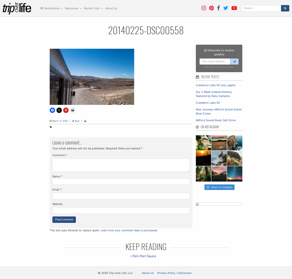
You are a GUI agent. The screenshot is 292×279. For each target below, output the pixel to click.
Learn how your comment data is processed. (129, 230)
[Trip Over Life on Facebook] (218, 8)
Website (57, 204)
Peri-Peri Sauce (144, 256)
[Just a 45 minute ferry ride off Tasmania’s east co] (219, 142)
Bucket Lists (92, 8)
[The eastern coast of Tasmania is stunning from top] (219, 158)
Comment (59, 155)
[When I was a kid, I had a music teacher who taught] (203, 142)
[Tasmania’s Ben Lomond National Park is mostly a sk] (234, 158)
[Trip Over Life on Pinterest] (211, 8)
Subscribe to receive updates (220, 52)
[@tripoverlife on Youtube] (234, 8)
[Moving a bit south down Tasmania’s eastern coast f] (203, 158)
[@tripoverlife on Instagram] (204, 8)
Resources (72, 8)
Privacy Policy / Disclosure (174, 273)
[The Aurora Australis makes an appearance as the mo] (234, 173)
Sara (77, 121)
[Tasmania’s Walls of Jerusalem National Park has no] (219, 173)
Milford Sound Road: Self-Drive (216, 120)
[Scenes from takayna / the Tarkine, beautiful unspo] (203, 173)
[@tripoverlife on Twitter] (225, 8)
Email (57, 189)
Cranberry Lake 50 (208, 102)
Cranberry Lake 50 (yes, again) (216, 85)
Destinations (51, 8)
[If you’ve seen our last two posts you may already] (234, 142)
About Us (111, 8)
